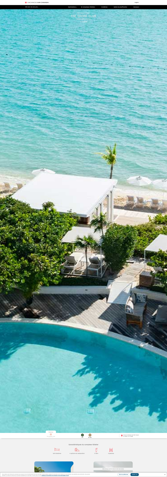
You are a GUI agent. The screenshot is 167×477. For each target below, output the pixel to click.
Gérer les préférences (123, 474)
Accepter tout (134, 474)
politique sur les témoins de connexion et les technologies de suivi (55, 475)
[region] (83, 474)
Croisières (104, 7)
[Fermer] (164, 474)
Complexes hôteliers (89, 7)
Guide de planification (120, 7)
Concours (136, 7)
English (137, 2)
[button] (72, 7)
